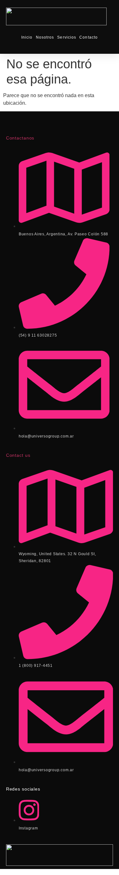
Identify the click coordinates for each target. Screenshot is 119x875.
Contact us (18, 455)
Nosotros (45, 37)
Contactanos (20, 137)
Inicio (27, 37)
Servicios (66, 37)
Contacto (88, 37)
